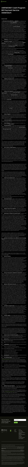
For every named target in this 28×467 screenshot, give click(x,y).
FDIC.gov (2, 452)
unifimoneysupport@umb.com (6, 359)
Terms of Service (21, 431)
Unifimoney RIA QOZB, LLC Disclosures (22, 433)
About (15, 430)
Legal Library (20, 436)
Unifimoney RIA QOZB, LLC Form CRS (22, 435)
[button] (26, 1)
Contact (15, 431)
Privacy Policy (20, 430)
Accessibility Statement (22, 437)
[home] (4, 1)
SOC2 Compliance (21, 438)
